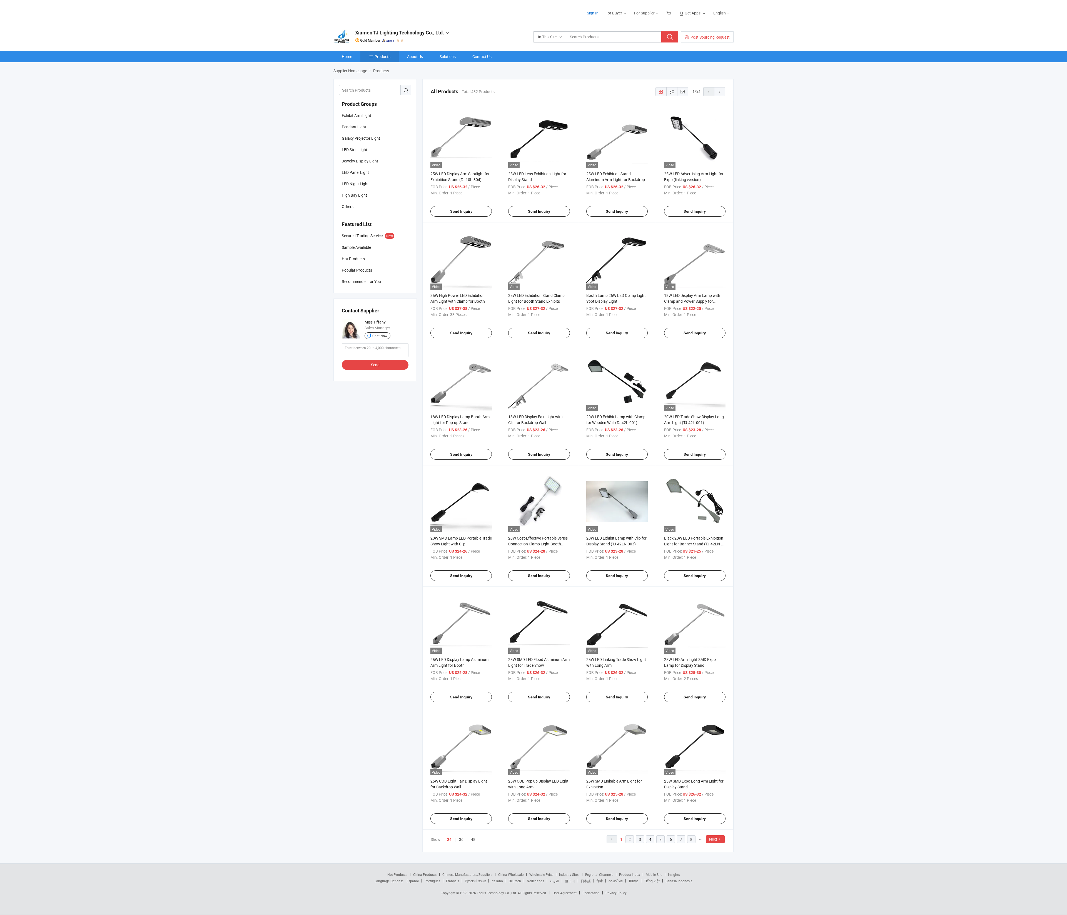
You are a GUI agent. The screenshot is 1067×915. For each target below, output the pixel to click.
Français (452, 881)
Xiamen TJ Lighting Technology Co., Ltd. (399, 33)
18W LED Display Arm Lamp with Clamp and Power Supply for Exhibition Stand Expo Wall (692, 301)
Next (713, 839)
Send (375, 364)
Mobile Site (654, 874)
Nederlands (535, 881)
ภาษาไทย (616, 881)
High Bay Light (354, 195)
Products (382, 56)
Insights (674, 874)
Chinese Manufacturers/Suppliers (467, 874)
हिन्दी (600, 881)
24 (449, 839)
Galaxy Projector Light (361, 138)
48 (473, 839)
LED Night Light (355, 183)
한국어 (570, 881)
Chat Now (379, 336)
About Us (415, 56)
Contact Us (482, 56)
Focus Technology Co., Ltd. (497, 893)
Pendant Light (354, 126)
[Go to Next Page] (719, 91)
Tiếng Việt (652, 881)
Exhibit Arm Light (356, 115)
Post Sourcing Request (710, 37)
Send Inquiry (461, 211)
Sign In (593, 13)
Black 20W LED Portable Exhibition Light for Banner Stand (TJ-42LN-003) (693, 543)
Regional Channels (599, 874)
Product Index (629, 874)
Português (432, 881)
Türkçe (633, 881)
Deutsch (515, 881)
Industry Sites (569, 874)
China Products (425, 874)
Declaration (591, 893)
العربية (554, 881)
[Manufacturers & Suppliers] (369, 10)
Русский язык (475, 881)
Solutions (448, 56)
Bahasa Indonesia (678, 881)
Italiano (497, 881)
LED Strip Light (354, 149)
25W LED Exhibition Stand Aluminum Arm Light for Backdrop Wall (615, 179)
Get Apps (692, 13)
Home (347, 56)
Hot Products (397, 874)
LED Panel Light (355, 172)
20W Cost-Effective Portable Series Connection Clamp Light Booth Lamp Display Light (538, 543)
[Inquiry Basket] (669, 13)
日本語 (586, 881)
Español (413, 881)
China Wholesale (510, 874)
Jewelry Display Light (360, 161)
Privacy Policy (616, 893)
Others (347, 206)
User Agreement (565, 893)
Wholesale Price (541, 874)
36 (461, 839)
